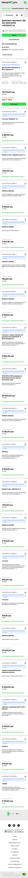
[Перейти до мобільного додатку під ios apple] (8, 831)
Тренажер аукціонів (15, 858)
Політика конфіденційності (15, 864)
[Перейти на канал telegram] (18, 825)
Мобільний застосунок (15, 842)
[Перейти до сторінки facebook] (9, 825)
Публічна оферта (14, 846)
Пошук (14, 35)
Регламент (15, 849)
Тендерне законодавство (14, 867)
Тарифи (15, 836)
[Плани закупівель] (17, 15)
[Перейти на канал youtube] (14, 825)
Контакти (14, 839)
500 (17, 813)
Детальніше (14, 104)
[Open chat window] (24, 874)
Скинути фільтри (7, 54)
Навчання (14, 855)
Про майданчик (15, 852)
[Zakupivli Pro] (9, 2)
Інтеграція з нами (14, 861)
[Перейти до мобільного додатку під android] (19, 831)
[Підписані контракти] (21, 15)
